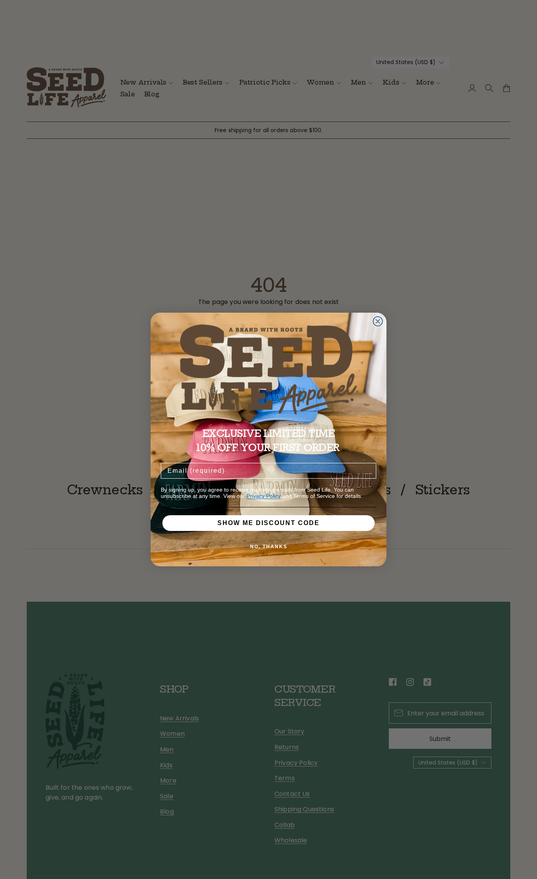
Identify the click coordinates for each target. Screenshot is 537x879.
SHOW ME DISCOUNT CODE (268, 523)
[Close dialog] (378, 321)
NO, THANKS (268, 546)
